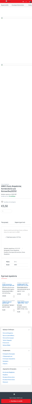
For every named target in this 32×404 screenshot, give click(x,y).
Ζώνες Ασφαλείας (5, 184)
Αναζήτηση (23, 1)
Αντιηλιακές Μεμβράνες (9, 372)
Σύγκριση (5, 363)
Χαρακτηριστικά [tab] (20, 222)
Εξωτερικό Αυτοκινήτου (9, 377)
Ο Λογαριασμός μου (7, 356)
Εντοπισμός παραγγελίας (9, 358)
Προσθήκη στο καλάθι (16, 401)
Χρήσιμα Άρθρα (6, 345)
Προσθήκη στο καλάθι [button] (12, 296)
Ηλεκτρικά (5, 382)
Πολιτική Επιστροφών (8, 338)
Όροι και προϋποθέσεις (8, 335)
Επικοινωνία (6, 342)
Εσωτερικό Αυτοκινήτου (18, 5)
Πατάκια (4, 282)
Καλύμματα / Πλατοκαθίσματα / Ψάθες (23, 283)
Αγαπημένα (5, 361)
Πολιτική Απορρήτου (8, 333)
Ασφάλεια (5, 374)
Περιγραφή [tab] (4, 222)
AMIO (15, 264)
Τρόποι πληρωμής (7, 340)
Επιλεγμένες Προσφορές (9, 354)
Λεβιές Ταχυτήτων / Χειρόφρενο (8, 300)
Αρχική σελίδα (4, 5)
